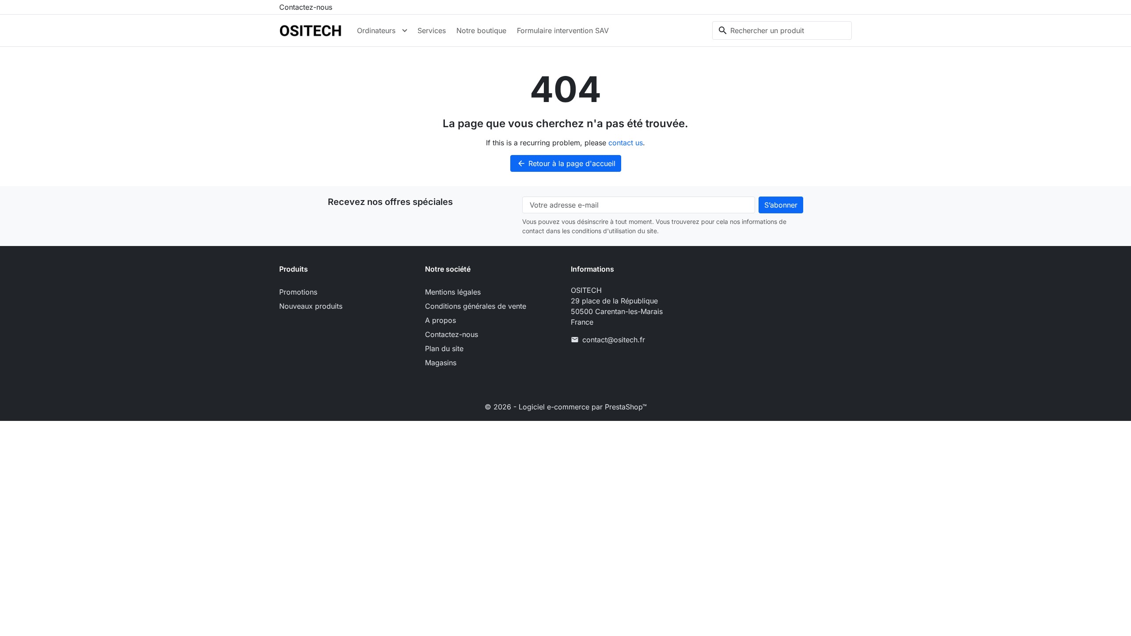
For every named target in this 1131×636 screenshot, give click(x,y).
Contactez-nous (305, 7)
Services (431, 30)
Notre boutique (481, 30)
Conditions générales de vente (475, 306)
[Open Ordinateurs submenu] (404, 30)
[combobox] (782, 30)
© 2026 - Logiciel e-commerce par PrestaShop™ (566, 406)
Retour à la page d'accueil (566, 163)
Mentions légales (453, 292)
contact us (625, 142)
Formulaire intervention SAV (563, 30)
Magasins (440, 362)
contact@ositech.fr (613, 339)
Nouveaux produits (310, 306)
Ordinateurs (376, 30)
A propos (440, 320)
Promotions (298, 292)
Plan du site (444, 348)
